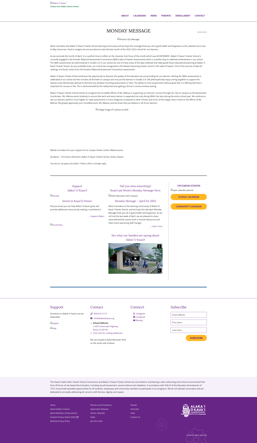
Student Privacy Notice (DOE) (63, 417)
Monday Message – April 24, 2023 (135, 201)
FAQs (133, 413)
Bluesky (139, 320)
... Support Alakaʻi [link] (96, 216)
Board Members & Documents (63, 413)
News (153, 15)
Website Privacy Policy (60, 421)
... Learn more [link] (156, 226)
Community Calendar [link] (189, 206)
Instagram (140, 313)
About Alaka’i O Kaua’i (60, 409)
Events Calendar (97, 413)
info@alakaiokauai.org (104, 318)
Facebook (140, 317)
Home (52, 405)
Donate (134, 405)
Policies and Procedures (101, 405)
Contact (199, 15)
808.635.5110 (100, 313)
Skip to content (0, 21)
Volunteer (135, 409)
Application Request (99, 409)
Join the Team (96, 421)
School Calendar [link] (188, 197)
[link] (77, 250)
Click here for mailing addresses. (108, 333)
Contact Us (135, 417)
